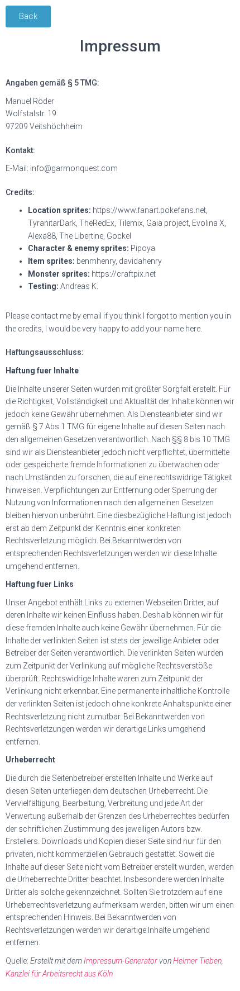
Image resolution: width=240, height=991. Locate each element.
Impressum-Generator (120, 960)
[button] (28, 16)
